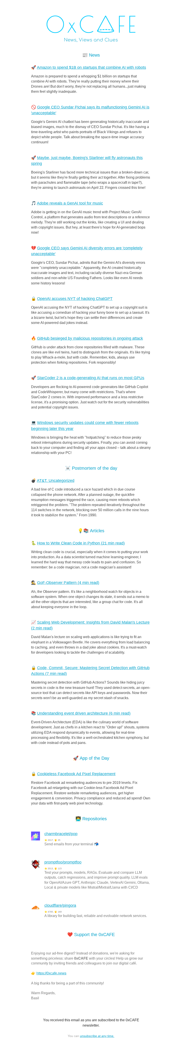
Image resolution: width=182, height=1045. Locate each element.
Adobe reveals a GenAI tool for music (70, 203)
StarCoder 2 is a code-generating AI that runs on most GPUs (90, 378)
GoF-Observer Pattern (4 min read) (68, 582)
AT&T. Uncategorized (55, 480)
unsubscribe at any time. (97, 1036)
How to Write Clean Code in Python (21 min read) (81, 543)
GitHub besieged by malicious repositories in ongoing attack (90, 338)
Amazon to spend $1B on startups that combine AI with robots (91, 67)
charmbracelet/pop (60, 834)
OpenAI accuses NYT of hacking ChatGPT (75, 298)
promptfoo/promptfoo (62, 862)
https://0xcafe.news (51, 973)
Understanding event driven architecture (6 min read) (84, 713)
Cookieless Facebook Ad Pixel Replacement (76, 774)
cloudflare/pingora (60, 905)
